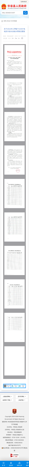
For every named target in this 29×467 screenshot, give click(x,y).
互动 (8, 21)
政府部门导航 (7, 400)
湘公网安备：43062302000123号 (13, 448)
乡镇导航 (21, 400)
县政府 (11, 465)
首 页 (3, 465)
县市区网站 (21, 396)
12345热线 (13, 21)
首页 (5, 21)
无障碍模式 (23, 1)
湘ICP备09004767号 (14, 445)
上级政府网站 (7, 396)
